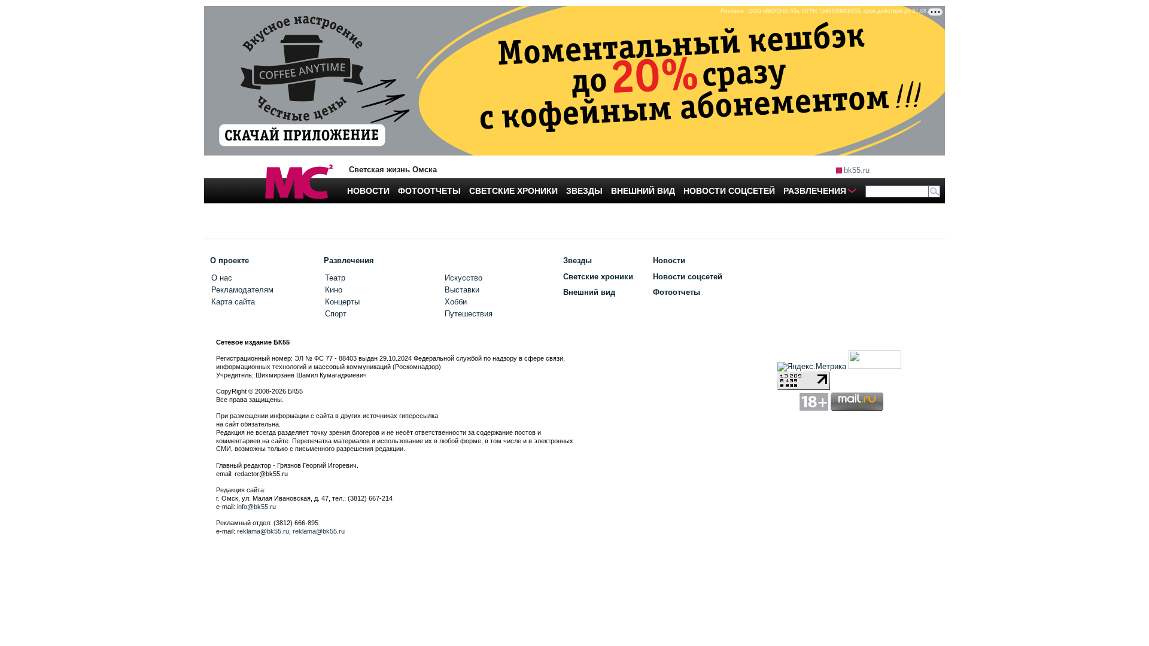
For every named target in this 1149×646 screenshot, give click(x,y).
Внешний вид (589, 292)
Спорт (335, 313)
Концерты (342, 301)
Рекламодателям (242, 289)
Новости (669, 260)
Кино (333, 289)
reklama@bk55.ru (263, 531)
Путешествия (469, 313)
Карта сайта (233, 301)
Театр (335, 277)
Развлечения (349, 260)
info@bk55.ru (256, 506)
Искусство (463, 277)
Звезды (577, 260)
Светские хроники (598, 276)
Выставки (462, 289)
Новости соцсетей (687, 276)
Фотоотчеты (676, 292)
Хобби (456, 301)
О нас (221, 277)
